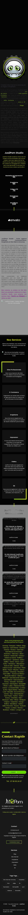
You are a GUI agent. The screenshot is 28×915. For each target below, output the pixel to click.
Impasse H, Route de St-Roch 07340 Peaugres (15, 836)
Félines (19, 645)
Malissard (5, 677)
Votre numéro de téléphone (14, 756)
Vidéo (14, 865)
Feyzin (10, 669)
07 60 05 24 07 (14, 830)
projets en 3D (21, 102)
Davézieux (7, 653)
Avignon (7, 702)
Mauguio (21, 690)
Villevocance (7, 659)
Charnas (6, 649)
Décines (16, 665)
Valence (19, 675)
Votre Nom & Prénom (11, 748)
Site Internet (14, 857)
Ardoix (22, 659)
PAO (8, 883)
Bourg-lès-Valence (10, 675)
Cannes (6, 694)
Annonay (5, 645)
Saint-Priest (17, 667)
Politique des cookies (8, 812)
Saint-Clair (20, 649)
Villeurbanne (20, 663)
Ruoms (16, 706)
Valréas (20, 704)
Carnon (5, 688)
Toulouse (23, 706)
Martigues (23, 700)
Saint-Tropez (8, 696)
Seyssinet (5, 683)
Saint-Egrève (14, 683)
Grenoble (13, 681)
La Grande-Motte (13, 688)
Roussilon (21, 671)
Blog (14, 854)
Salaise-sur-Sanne (10, 657)
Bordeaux (6, 710)
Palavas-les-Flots (19, 686)
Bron (21, 665)
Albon (21, 653)
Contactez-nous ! (15, 842)
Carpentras (14, 702)
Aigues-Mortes (12, 690)
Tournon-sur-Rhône (17, 673)
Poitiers (12, 710)
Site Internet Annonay (9, 880)
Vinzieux (13, 649)
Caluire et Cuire (7, 667)
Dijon (20, 698)
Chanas (21, 655)
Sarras (12, 661)
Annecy (7, 698)
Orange (21, 702)
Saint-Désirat (14, 647)
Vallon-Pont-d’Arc (7, 706)
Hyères (15, 696)
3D (15, 868)
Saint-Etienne (8, 679)
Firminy (6, 681)
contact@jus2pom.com (15, 833)
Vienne (22, 669)
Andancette (14, 655)
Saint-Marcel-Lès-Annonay (13, 651)
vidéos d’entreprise (9, 100)
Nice (11, 694)
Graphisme (14, 859)
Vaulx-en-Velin (8, 665)
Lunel (4, 692)
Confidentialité (16, 812)
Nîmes (16, 700)
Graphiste (21, 880)
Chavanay (13, 671)
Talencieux (15, 653)
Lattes (11, 686)
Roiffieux (20, 657)
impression (4, 97)
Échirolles (20, 681)
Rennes (20, 708)
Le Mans (14, 708)
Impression (14, 862)
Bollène (6, 704)
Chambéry (14, 698)
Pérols (6, 686)
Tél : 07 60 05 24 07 (14, 781)
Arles (11, 700)
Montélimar (13, 704)
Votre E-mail (7, 763)
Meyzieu (16, 669)
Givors (17, 661)
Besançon (5, 700)
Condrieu (6, 671)
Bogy (24, 645)
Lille (24, 710)
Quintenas (16, 659)
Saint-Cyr (6, 647)
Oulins (5, 663)
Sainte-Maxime (18, 694)
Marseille (10, 692)
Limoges (18, 710)
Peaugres (12, 645)
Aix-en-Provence (19, 692)
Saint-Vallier (6, 673)
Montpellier (22, 683)
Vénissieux (11, 663)
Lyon (21, 661)
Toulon (21, 696)
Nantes (7, 708)
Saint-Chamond (18, 679)
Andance (6, 655)
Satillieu (6, 661)
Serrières (22, 647)
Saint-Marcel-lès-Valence (17, 677)
